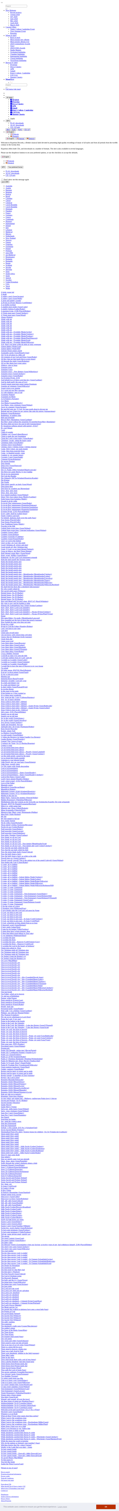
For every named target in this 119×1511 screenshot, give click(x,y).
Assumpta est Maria (8, 397)
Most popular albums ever (19, 42)
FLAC (14, 129)
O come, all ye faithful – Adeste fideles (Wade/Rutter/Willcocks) (24, 881)
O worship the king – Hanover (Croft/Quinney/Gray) (20, 942)
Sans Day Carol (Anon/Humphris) (13, 1115)
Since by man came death (10, 1155)
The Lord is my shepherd (10, 1293)
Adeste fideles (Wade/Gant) (11, 347)
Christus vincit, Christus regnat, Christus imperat (18, 447)
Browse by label (12, 63)
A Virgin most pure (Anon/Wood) (13, 315)
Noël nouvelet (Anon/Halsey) (12, 829)
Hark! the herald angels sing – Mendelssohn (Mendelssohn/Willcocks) (26, 583)
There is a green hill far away (11, 1347)
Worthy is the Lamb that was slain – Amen (16, 1447)
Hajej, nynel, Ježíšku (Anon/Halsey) (14, 555)
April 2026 (14, 23)
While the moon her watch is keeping (14, 1441)
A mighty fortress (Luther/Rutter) (13, 309)
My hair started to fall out (10, 819)
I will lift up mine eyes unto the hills (14, 656)
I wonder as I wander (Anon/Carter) (14, 660)
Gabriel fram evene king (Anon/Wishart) (16, 528)
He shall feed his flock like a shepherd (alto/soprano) (20, 587)
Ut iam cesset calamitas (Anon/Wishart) (15, 1387)
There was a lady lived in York (12, 1351)
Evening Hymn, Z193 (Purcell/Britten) (15, 512)
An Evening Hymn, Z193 (10, 378)
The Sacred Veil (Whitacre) (11, 1316)
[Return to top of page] (9, 1468)
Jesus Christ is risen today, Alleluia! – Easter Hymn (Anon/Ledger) (25, 708)
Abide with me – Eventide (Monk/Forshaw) (17, 336)
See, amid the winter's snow (11, 1121)
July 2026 (13, 17)
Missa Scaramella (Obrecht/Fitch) (13, 810)
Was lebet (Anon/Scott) (9, 1397)
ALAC (20, 129)
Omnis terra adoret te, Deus (11, 948)
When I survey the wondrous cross (13, 1418)
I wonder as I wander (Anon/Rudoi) (14, 664)
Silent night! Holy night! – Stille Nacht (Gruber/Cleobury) (22, 1146)
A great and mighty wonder (11, 301)
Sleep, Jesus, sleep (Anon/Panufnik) (14, 1161)
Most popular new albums (19, 40)
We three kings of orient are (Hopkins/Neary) (17, 1401)
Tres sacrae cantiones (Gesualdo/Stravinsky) (17, 1372)
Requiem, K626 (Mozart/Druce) (13, 1082)
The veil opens (6, 1339)
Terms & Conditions (7, 1478)
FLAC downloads (17, 123)
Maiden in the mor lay (9, 796)
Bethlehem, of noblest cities (11, 415)
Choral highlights (16, 58)
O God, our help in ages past (11, 913)
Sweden (9, 280)
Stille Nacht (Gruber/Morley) (11, 1217)
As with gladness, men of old (11, 392)
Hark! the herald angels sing (11, 562)
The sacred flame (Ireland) (10, 1314)
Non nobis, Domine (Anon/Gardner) (14, 835)
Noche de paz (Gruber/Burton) (12, 827)
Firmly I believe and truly (10, 516)
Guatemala (9, 219)
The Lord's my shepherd (10, 1295)
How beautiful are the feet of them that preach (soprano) (21, 620)
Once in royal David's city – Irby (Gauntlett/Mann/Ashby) (22, 979)
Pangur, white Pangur (9, 998)
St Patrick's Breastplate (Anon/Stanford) (15, 1192)
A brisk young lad (7, 292)
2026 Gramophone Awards (20, 44)
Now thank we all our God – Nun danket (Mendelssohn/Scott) (24, 844)
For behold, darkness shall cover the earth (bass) (18, 518)
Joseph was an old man (9, 714)
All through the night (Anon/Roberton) (15, 361)
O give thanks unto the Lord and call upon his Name (20, 910)
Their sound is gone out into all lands (14, 1343)
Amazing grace (6, 367)
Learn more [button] (62, 1507)
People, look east (7, 1007)
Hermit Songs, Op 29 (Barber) (12, 593)
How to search (5, 1472)
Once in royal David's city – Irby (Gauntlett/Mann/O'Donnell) (23, 984)
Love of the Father (8, 783)
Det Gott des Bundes (8, 476)
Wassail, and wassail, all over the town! (15, 1399)
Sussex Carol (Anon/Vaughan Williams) (15, 1226)
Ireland (8, 226)
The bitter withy (7, 1243)
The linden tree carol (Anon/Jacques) (14, 1284)
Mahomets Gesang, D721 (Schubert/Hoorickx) (18, 793)
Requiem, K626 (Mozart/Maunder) (14, 1090)
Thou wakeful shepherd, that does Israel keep (17, 1362)
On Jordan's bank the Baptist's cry (13, 958)
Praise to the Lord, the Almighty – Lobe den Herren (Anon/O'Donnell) (27, 1025)
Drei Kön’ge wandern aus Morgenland (15, 489)
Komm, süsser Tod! (8, 731)
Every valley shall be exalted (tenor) (14, 514)
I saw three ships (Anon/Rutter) (12, 651)
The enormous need (8, 1268)
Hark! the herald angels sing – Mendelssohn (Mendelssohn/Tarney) (25, 580)
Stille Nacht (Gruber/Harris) (11, 1213)
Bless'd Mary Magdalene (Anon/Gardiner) (16, 420)
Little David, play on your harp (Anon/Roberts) (18, 762)
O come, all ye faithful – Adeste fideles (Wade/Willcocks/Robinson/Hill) (27, 885)
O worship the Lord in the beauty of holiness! (17, 946)
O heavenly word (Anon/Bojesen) (13, 925)
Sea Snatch (5, 1117)
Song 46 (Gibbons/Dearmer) (11, 1174)
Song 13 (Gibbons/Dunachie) (12, 1169)
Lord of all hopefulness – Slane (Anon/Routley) (18, 773)
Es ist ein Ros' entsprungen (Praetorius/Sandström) (19, 507)
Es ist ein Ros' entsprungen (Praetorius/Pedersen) (19, 505)
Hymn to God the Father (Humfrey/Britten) (17, 626)
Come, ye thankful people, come (13, 453)
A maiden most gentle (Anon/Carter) (14, 307)
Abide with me (6, 319)
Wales (8, 288)
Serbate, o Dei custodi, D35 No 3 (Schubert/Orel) (19, 1128)
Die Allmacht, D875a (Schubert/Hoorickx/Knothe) (19, 478)
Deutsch (15, 136)
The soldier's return (8, 1328)
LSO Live (14, 75)
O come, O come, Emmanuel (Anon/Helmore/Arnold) (21, 902)
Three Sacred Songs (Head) (11, 1368)
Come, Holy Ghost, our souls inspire (14, 449)
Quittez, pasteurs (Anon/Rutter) (12, 1069)
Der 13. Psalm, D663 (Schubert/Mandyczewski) (18, 470)
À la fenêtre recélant (8, 305)
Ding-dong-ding (7, 486)
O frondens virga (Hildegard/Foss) (13, 908)
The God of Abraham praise (11, 1276)
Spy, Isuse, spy (6, 1184)
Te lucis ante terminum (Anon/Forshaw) (15, 1230)
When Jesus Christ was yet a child (13, 1426)
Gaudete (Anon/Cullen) (9, 532)
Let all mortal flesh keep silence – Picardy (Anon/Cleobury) (23, 754)
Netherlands (10, 236)
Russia (8, 263)
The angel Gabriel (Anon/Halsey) (13, 1240)
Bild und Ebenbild (7, 418)
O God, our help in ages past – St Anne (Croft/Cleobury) (22, 919)
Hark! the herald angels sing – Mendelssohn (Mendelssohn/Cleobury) (26, 574)
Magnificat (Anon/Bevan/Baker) (13, 787)
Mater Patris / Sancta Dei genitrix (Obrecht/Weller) (19, 798)
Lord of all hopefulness (9, 768)
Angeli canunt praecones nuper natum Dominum (19, 384)
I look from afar (6, 639)
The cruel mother (7, 1251)
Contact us (4, 1490)
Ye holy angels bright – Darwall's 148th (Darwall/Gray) (21, 1453)
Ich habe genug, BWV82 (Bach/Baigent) (16, 670)
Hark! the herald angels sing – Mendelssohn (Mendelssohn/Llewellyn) (26, 578)
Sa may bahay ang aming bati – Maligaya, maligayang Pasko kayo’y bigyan (29, 1098)
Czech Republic (11, 205)
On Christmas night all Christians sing (15, 950)
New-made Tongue (8, 821)
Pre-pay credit (5, 1476)
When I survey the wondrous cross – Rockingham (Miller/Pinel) (24, 1424)
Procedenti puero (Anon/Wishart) (13, 1046)
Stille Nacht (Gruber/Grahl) (11, 1209)
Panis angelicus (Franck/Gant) (12, 1000)
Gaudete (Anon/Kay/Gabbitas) (12, 537)
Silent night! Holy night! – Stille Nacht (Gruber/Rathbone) (22, 1151)
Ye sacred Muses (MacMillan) (12, 1458)
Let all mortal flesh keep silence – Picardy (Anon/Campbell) (23, 752)
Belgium (9, 192)
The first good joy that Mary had (13, 1270)
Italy (7, 228)
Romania (9, 259)
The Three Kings (7, 1332)
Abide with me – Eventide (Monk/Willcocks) (17, 342)
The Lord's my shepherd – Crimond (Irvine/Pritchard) (20, 1303)
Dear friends (5, 463)
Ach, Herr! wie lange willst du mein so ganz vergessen (21, 344)
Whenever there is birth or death (12, 1431)
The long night (6, 1286)
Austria (8, 188)
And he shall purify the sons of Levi (14, 382)
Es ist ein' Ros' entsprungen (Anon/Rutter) (16, 503)
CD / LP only (15, 127)
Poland (8, 249)
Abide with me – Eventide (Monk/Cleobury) (17, 334)
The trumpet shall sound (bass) (12, 1337)
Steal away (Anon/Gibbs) (10, 1197)
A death (4, 294)
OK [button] (106, 1507)
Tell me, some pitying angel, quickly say (15, 1234)
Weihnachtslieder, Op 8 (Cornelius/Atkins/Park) (18, 1405)
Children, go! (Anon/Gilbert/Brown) (14, 434)
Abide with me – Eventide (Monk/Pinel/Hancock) (19, 338)
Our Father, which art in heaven (12, 994)
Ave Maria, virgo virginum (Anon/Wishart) (16, 405)
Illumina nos (5, 677)
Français (15, 134)
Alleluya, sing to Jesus (9, 365)
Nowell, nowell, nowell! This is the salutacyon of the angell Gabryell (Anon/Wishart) (32, 860)
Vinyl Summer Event (18, 31)
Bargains (13, 33)
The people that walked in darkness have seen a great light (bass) (24, 1309)
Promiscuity (5, 1048)
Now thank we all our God (11, 837)
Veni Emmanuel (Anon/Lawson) (13, 1391)
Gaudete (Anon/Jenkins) (10, 534)
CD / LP (27, 129)
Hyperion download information (11, 1474)
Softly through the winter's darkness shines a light (19, 1163)
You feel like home (8, 1462)
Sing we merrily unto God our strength (15, 1159)
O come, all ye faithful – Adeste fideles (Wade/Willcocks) (22, 883)
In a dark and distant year (10, 683)
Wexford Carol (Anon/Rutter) (12, 1412)
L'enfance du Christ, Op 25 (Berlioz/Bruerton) (18, 743)
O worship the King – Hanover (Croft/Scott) (17, 944)
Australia (9, 186)
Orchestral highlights (17, 52)
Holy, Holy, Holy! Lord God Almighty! (15, 608)
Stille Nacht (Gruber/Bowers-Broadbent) (16, 1207)
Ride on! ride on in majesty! (11, 1094)
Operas (8, 242)
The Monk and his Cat (9, 1307)
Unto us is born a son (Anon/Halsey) (14, 1380)
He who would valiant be (10, 589)
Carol (3, 430)
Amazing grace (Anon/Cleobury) (13, 374)
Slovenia (9, 269)
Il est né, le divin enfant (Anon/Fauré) (14, 672)
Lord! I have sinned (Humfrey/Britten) (15, 779)
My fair (3, 816)
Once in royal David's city (10, 963)
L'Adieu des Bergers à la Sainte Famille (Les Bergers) (20, 737)
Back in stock (15, 38)
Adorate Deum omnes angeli (11, 351)
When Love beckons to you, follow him (15, 1428)
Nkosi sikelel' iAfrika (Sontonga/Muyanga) (17, 825)
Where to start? (11, 35)
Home (3, 616)
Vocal (8, 286)
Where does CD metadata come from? (12, 1488)
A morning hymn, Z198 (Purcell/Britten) (16, 311)
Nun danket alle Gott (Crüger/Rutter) (14, 862)
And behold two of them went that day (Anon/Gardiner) (21, 380)
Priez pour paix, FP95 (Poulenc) (13, 1044)
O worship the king (8, 938)
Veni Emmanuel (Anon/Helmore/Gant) (15, 1389)
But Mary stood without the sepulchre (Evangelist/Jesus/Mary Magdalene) (28, 422)
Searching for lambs (8, 1119)
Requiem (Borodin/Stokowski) (12, 1080)
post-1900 (5, 182)
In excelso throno (7, 689)
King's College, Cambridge (20, 73)
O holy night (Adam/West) (10, 927)
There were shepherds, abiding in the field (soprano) (20, 1353)
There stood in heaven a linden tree (14, 1349)
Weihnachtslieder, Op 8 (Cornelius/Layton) (16, 1408)
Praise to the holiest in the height (13, 1021)
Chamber (9, 198)
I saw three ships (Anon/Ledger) (13, 645)
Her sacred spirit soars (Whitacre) (13, 591)
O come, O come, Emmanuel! (12, 904)
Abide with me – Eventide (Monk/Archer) (16, 332)
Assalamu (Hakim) (8, 395)
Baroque (9, 190)
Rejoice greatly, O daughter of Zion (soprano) (17, 1075)
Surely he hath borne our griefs (12, 1220)
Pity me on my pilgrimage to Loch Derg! (16, 1017)
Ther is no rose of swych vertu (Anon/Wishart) (18, 1345)
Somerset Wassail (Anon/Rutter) (13, 1165)
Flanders (9, 211)
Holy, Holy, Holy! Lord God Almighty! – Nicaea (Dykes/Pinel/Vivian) (27, 614)
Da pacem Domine (8, 461)
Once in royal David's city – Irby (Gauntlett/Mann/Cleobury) (23, 981)
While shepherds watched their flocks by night (18, 1433)
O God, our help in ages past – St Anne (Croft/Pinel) (20, 921)
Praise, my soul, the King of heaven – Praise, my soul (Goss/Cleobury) (27, 1038)
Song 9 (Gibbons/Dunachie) (11, 1176)
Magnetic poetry (7, 785)
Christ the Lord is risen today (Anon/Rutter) (17, 438)
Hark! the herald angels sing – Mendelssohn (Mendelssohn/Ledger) (25, 576)
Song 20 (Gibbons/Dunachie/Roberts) (15, 1172)
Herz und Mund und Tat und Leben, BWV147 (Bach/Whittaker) (24, 601)
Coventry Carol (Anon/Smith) (12, 457)
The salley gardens (8, 1322)
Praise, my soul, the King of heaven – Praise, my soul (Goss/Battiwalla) (27, 1036)
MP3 (8, 121)
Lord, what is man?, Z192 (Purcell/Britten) (16, 781)
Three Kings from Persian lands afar (14, 1364)
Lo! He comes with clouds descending (15, 766)
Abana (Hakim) (6, 317)
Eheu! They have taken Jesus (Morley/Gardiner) (18, 497)
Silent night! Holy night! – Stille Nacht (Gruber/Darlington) (23, 1149)
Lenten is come (6, 745)
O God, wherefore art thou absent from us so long (19, 923)
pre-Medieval (10, 255)
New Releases (11, 10)
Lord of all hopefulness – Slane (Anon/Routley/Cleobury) (22, 775)
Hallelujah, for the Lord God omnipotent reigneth (19, 557)
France (8, 213)
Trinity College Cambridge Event (22, 29)
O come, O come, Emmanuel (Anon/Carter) (17, 900)
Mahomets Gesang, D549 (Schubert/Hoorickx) (18, 791)
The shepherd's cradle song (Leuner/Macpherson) (19, 1326)
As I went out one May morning (13, 390)
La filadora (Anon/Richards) (11, 733)
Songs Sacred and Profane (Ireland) (14, 1178)
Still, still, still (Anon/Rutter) (11, 1205)
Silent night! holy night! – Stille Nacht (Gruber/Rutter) (21, 1153)
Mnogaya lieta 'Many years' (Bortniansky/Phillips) (19, 812)
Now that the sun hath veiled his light (14, 848)
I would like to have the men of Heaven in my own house (22, 666)
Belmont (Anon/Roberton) (10, 413)
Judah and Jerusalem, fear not (12, 725)
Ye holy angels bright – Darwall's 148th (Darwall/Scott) (21, 1456)
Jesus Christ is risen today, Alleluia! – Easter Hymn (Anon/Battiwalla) (26, 706)
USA (7, 284)
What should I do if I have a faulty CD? (13, 1486)
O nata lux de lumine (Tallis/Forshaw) (15, 929)
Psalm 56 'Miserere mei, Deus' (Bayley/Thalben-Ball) (20, 1061)
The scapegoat (6, 1324)
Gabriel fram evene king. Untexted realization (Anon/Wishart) (23, 530)
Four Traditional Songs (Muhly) (12, 524)
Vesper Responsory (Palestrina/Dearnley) (16, 1393)
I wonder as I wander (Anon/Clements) (15, 662)
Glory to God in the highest (11, 541)
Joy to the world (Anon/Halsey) (12, 718)
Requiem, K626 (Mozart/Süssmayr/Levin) (16, 1092)
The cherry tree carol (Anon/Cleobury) (15, 1247)
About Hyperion (6, 1501)
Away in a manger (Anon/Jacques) (13, 407)
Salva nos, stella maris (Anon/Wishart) (15, 1109)
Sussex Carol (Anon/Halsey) (11, 1222)
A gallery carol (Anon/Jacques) (12, 296)
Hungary (9, 221)
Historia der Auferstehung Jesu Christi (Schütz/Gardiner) (21, 606)
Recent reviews (15, 12)
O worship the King (8, 940)
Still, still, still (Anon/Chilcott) (12, 1201)
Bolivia (8, 194)
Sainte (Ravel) (6, 1105)
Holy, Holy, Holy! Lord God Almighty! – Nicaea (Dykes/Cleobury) (26, 612)
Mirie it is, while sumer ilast (11, 806)
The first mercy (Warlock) (10, 1272)
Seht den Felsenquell (8, 1123)
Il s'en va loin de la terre (9, 674)
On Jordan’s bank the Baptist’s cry (13, 956)
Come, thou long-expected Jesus (13, 451)
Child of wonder (7, 432)
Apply (12, 119)
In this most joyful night (9, 691)
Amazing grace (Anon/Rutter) (12, 376)
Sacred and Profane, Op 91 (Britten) (14, 1101)
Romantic (9, 261)
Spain (8, 276)
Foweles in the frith (8, 526)
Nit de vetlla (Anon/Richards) (12, 823)
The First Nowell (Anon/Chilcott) (13, 1274)
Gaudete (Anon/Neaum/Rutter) (12, 539)
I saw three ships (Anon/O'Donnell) (14, 649)
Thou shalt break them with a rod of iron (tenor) (18, 1360)
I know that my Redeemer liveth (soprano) (16, 637)
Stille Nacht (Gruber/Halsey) (11, 1211)
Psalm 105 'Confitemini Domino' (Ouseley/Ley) (18, 1052)
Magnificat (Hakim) (8, 789)
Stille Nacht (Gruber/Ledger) (11, 1215)
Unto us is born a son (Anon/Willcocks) (15, 1382)
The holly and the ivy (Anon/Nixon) (14, 1280)
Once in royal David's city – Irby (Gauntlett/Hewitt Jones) (22, 977)
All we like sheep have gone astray (13, 363)
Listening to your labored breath (12, 760)
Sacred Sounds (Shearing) (10, 1103)
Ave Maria (5, 401)
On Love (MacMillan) (9, 961)
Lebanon (9, 230)
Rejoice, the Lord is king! (10, 1078)
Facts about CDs (6, 1484)
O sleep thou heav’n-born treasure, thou (15, 931)
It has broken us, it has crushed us (13, 693)
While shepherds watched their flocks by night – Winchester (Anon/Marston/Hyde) (31, 1439)
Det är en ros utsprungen (10, 474)
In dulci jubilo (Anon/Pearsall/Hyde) (14, 687)
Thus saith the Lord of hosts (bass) (13, 1370)
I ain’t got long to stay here (11, 628)
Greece (8, 217)
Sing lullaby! (5, 1157)
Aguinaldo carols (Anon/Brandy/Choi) (15, 353)
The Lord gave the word (10, 1288)
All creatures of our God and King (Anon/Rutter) (19, 357)
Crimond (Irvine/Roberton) (11, 459)
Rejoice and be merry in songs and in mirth (16, 1071)
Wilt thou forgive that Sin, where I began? (16, 1445)
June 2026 (14, 19)
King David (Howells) (9, 729)
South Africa (10, 274)
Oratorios (9, 244)
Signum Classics (16, 77)
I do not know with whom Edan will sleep (16, 635)
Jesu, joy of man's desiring (10, 699)
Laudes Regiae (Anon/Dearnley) (13, 739)
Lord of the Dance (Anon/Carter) (13, 777)
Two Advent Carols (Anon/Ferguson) (14, 1374)
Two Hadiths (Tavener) (9, 1376)
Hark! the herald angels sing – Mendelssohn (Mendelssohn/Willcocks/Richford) (30, 585)
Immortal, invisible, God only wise (13, 681)
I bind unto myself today (10, 633)
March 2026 (14, 25)
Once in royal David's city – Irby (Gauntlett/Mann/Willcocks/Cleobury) (27, 988)
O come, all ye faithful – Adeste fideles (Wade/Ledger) (21, 879)
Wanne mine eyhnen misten (11, 1395)
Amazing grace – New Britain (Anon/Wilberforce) (19, 372)
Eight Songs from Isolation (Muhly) (14, 499)
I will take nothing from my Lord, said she (16, 658)
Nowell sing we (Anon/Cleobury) (13, 858)
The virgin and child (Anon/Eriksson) (14, 1341)
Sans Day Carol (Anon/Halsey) (12, 1113)
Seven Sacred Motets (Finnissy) (12, 1130)
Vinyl (12, 46)
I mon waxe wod (7, 641)
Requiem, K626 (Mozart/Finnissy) (13, 1084)
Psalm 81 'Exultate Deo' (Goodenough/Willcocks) (19, 1065)
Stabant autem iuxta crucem (11, 1195)
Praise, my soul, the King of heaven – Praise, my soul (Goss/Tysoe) (25, 1040)
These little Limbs (7, 1355)
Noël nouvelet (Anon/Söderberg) (13, 833)
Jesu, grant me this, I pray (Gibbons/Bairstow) (18, 697)
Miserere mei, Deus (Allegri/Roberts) (14, 808)
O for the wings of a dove (10, 906)
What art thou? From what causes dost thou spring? (19, 1416)
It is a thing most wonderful (11, 695)
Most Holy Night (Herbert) (11, 814)
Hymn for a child (7, 624)
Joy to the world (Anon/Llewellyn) (13, 720)
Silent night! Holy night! (10, 1134)
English (11, 138)
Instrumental (10, 224)
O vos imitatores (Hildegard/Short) (13, 936)
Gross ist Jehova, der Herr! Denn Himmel (16, 551)
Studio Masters (15, 50)
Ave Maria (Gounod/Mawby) (12, 403)
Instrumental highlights (18, 56)
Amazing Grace (7, 369)
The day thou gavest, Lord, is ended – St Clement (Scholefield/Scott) (26, 1263)
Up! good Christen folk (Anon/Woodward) (16, 1385)
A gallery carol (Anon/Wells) (11, 298)
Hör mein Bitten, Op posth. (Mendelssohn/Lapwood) (20, 618)
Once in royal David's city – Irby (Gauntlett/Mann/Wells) (22, 986)
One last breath (6, 992)
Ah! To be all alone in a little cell (13, 355)
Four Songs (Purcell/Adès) (10, 520)
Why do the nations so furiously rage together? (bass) (20, 1443)
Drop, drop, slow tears (9, 491)
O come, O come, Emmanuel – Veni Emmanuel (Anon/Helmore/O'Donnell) (29, 898)
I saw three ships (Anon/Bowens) (13, 643)
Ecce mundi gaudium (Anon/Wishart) (14, 495)
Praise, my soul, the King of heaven (14, 1030)
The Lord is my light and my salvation (15, 1291)
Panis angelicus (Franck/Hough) (13, 1002)
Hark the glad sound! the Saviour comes (15, 560)
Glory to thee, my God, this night (13, 543)
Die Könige (5, 480)
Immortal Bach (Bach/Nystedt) (12, 679)
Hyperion (13, 65)
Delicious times (6, 468)
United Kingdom (12, 282)
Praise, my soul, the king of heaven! (14, 1042)
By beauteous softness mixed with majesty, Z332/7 (19, 426)
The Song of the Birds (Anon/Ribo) (14, 1330)
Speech (8, 278)
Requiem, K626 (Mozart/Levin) (12, 1086)
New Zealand (11, 238)
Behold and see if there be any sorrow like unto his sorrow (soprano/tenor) (28, 411)
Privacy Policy (5, 1499)
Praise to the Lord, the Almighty (12, 1023)
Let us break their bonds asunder (13, 758)
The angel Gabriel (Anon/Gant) (12, 1238)
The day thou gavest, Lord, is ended (14, 1253)
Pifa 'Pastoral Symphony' (10, 1015)
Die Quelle (5, 482)
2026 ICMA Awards (17, 48)
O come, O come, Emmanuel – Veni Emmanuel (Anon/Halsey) (24, 894)
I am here (4, 631)
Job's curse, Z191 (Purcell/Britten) (13, 712)
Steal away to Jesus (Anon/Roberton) (14, 1199)
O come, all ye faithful (9, 865)
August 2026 (15, 15)
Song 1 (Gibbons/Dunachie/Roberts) (14, 1167)
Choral (8, 201)
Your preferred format (15, 167)
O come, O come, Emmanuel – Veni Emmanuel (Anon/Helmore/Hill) (26, 896)
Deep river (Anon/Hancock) (11, 466)
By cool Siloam (6, 428)
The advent (5, 1236)
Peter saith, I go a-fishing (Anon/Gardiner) (16, 1011)
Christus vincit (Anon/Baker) (11, 445)
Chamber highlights (17, 54)
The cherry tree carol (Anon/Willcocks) (15, 1249)
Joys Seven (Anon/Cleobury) (11, 722)
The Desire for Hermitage (10, 1266)
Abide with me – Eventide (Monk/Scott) (15, 340)
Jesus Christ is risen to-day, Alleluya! (14, 710)
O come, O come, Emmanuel (11, 887)
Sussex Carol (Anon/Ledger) (11, 1224)
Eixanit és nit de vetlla (9, 501)
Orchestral (9, 247)
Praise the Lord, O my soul (11, 1019)
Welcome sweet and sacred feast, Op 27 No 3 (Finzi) (20, 1410)
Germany (9, 215)
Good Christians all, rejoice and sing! (14, 545)
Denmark (9, 209)
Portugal (9, 251)
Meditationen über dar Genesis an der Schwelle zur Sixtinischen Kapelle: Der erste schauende (35, 802)
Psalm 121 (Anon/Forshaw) (11, 1055)
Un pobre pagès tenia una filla (12, 1378)
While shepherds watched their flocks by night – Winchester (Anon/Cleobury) (29, 1437)
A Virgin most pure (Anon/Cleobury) (14, 313)
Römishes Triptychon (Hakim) (12, 1096)
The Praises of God (8, 1311)
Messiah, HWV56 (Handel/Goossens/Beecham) (18, 804)
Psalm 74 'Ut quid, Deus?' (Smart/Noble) (16, 1063)
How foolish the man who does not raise (16, 622)
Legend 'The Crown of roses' (11, 741)
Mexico (8, 234)
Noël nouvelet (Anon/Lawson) (12, 831)
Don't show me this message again (16, 180)
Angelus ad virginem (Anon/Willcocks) (15, 386)
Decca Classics (15, 67)
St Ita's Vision (6, 1190)
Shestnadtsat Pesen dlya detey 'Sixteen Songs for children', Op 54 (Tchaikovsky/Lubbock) (34, 1132)
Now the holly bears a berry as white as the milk (18, 856)
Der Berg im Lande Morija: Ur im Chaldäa (16, 472)
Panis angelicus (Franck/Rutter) (12, 1004)
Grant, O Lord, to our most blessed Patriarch (17, 549)
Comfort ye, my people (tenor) (12, 455)
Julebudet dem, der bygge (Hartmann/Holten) (17, 727)
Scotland (9, 265)
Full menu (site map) (13, 89)
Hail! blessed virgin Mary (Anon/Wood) (15, 553)
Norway (9, 240)
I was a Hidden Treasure (10, 654)
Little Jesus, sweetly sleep (10, 764)
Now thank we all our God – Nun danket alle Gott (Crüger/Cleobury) (26, 846)
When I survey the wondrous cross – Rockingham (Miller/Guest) (24, 1422)
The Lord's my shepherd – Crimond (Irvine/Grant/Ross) (21, 1301)
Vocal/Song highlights (18, 60)
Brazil (8, 196)
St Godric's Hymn (7, 1188)
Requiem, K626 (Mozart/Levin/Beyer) (15, 1088)
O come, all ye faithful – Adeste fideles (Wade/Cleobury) (22, 877)
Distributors (4, 1494)
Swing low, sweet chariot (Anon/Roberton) (17, 1228)
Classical (9, 203)
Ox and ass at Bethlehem (10, 996)
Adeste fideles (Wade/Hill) (10, 349)
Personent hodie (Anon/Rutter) (12, 1009)
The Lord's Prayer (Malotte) (11, 1305)
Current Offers (11, 27)
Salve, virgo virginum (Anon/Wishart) (15, 1111)
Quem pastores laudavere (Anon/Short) (15, 1067)
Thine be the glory (7, 1357)
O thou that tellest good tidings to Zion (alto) (17, 933)
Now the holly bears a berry (11, 854)
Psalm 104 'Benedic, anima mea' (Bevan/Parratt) (18, 1050)
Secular (8, 267)
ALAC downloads (17, 125)
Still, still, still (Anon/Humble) (12, 1203)
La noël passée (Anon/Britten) (12, 735)
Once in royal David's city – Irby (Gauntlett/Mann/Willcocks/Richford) (27, 990)
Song (7, 272)
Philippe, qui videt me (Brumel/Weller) (15, 1013)
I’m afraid (4, 668)
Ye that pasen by (7, 1460)
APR (12, 69)
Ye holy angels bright (9, 1449)
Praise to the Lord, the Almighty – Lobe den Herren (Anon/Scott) (25, 1027)
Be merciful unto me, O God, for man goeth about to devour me (24, 409)
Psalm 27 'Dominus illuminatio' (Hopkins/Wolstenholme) (22, 1059)
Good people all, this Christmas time (14, 547)
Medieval (9, 232)
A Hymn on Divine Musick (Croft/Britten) (16, 303)
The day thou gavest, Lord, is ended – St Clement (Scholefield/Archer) (27, 1259)
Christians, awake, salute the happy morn (16, 441)
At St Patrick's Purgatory (10, 399)
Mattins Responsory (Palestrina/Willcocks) (16, 800)
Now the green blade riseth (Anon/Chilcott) (17, 852)
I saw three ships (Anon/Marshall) (13, 647)
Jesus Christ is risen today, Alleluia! (14, 702)
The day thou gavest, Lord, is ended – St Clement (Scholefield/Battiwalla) (28, 1261)
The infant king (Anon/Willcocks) (13, 1282)
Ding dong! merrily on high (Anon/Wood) (16, 484)
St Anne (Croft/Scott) (9, 1186)
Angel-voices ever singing (10, 388)
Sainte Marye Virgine (9, 1107)
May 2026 (14, 21)
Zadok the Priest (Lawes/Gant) (12, 1464)
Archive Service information (10, 1496)
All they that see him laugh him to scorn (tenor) (18, 359)
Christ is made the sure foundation (13, 436)
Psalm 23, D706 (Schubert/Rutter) (13, 1057)
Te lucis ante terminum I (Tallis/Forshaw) (16, 1232)
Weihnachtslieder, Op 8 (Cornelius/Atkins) (16, 1403)
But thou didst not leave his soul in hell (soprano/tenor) (21, 424)
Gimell (12, 71)
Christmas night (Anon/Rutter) (12, 443)
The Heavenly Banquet (9, 1278)
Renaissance (10, 257)
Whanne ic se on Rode (9, 1414)
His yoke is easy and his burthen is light (15, 603)
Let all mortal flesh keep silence (12, 748)
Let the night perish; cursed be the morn (15, 756)
